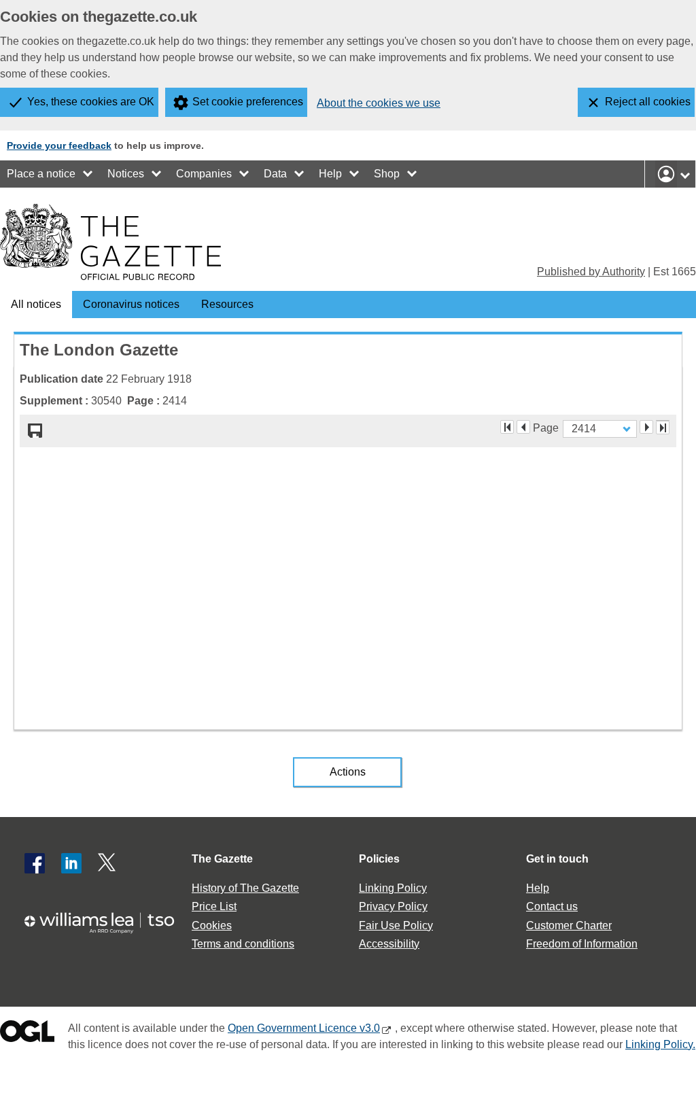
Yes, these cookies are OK (90, 101)
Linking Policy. (660, 1044)
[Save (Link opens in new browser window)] (35, 431)
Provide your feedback (59, 145)
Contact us (552, 906)
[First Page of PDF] (507, 427)
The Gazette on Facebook (34, 863)
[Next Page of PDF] (646, 427)
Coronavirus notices (131, 304)
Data (275, 173)
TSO (106, 923)
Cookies (212, 925)
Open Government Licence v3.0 (304, 1028)
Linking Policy (393, 888)
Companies (204, 173)
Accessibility (389, 944)
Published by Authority (591, 271)
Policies (379, 859)
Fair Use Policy (396, 925)
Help (330, 173)
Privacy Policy (393, 906)
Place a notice (41, 173)
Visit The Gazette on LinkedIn (71, 863)
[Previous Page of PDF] (523, 427)
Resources (227, 304)
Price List (214, 906)
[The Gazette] (110, 242)
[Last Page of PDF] (662, 427)
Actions (348, 772)
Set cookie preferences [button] (247, 101)
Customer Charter (569, 925)
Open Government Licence (27, 1034)
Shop (387, 173)
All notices (36, 304)
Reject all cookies (648, 101)
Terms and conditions (243, 944)
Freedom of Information (582, 944)
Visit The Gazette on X (108, 863)
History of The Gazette (245, 888)
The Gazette (222, 859)
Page (546, 427)
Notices (125, 173)
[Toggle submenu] (88, 174)
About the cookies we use (378, 103)
